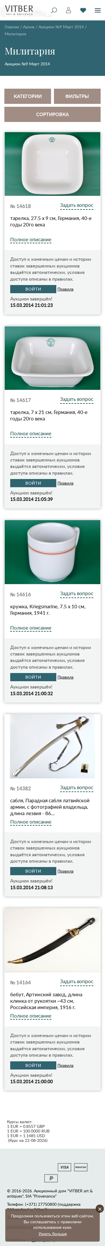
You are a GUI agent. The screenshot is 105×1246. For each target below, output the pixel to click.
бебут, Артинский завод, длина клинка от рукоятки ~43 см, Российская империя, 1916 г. (46, 1001)
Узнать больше (52, 1233)
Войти (33, 289)
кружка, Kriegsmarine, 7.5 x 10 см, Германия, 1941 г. (47, 609)
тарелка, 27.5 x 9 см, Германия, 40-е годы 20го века (51, 221)
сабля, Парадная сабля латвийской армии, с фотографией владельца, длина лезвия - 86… (50, 807)
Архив (28, 26)
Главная (12, 26)
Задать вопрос (76, 205)
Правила (65, 289)
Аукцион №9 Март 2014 (61, 26)
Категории (28, 96)
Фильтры (77, 96)
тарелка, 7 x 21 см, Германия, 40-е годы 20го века (49, 415)
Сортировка (52, 114)
